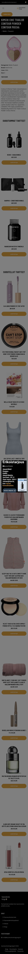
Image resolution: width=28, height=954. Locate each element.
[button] (10, 490)
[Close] (2, 462)
